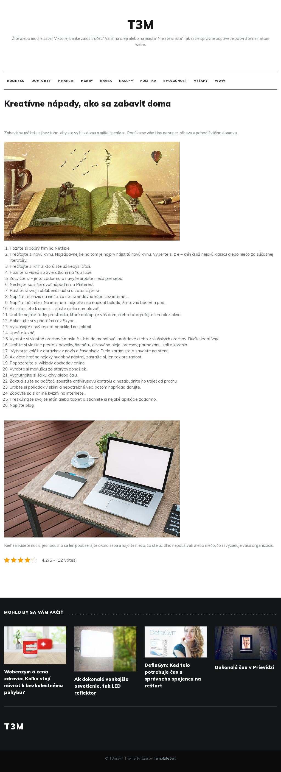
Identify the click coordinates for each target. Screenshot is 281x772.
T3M (140, 24)
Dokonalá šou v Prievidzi (244, 667)
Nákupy (126, 81)
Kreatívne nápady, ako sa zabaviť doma (87, 103)
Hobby (87, 81)
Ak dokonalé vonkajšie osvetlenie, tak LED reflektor (101, 686)
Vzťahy (201, 81)
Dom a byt (41, 81)
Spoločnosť (175, 81)
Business (15, 81)
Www (220, 81)
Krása (106, 81)
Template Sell (164, 758)
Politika (148, 81)
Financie (66, 81)
